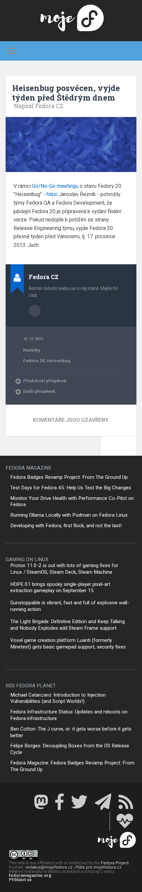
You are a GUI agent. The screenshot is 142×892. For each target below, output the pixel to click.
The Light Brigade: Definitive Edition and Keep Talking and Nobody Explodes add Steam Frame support (67, 625)
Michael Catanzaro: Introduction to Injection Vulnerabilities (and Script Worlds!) (58, 698)
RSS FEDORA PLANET (31, 686)
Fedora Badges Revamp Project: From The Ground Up (69, 477)
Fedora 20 (34, 360)
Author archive (35, 311)
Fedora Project (115, 862)
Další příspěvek (39, 391)
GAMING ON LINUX (27, 559)
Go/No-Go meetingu (55, 186)
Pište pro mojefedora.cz (99, 867)
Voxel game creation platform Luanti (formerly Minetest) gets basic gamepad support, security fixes (68, 643)
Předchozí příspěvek (45, 380)
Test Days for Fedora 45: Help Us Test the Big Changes (70, 488)
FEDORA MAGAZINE (29, 468)
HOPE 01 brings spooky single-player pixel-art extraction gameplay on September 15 (60, 587)
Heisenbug (58, 360)
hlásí (52, 194)
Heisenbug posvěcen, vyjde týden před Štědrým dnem (66, 93)
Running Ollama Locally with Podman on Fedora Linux (69, 515)
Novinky (31, 350)
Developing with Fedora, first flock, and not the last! (66, 526)
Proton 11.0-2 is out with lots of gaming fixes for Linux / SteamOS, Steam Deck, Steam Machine (64, 568)
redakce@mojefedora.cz (49, 867)
